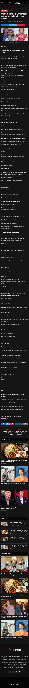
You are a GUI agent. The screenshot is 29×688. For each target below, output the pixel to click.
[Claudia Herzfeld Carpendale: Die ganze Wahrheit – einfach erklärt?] (14, 34)
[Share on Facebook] (5, 25)
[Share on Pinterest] (21, 25)
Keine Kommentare (12, 21)
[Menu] (2, 2)
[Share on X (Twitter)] (13, 25)
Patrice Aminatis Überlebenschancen (15, 386)
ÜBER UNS (13, 682)
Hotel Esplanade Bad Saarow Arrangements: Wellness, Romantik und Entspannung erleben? (18, 524)
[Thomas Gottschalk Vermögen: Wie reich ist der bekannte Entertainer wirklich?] (14, 497)
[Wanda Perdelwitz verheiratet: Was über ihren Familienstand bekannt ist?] (14, 474)
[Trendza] (14, 2)
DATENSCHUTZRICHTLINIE (15, 684)
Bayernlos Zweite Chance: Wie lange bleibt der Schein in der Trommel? (21, 433)
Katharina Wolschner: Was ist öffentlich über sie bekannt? (7, 433)
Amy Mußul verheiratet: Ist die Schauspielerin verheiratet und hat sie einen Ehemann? (18, 539)
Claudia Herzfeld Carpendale (13, 55)
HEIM (9, 682)
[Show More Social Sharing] (26, 25)
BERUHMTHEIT (4, 10)
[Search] (27, 2)
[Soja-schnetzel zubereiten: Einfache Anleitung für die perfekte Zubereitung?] (14, 450)
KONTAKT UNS (20, 682)
